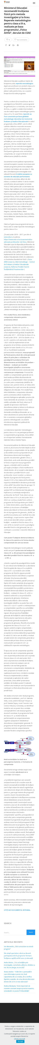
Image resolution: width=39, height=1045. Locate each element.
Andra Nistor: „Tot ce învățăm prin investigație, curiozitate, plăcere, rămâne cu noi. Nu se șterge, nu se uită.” (19, 964)
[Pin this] (18, 45)
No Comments (22, 40)
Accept (20, 1041)
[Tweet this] (10, 45)
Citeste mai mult (19, 1039)
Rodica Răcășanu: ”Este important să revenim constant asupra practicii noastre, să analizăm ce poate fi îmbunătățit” (19, 988)
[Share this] (6, 45)
